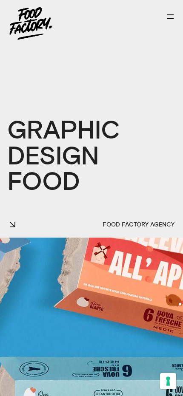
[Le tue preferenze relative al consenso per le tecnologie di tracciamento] (168, 381)
